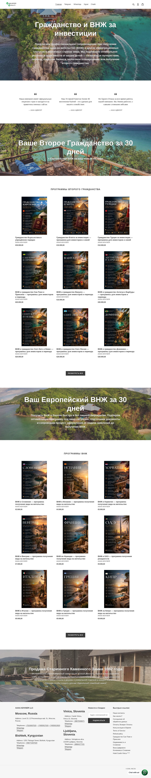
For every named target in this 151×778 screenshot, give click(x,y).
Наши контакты (119, 713)
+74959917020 (43, 725)
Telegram (20, 730)
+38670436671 (79, 721)
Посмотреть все (75, 373)
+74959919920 (54, 725)
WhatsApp (20, 728)
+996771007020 (31, 743)
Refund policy (118, 734)
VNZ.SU (133, 769)
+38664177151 (79, 744)
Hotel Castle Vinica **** (121, 753)
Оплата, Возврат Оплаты (122, 725)
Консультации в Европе (122, 728)
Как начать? (117, 716)
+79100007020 (31, 725)
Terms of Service (119, 731)
